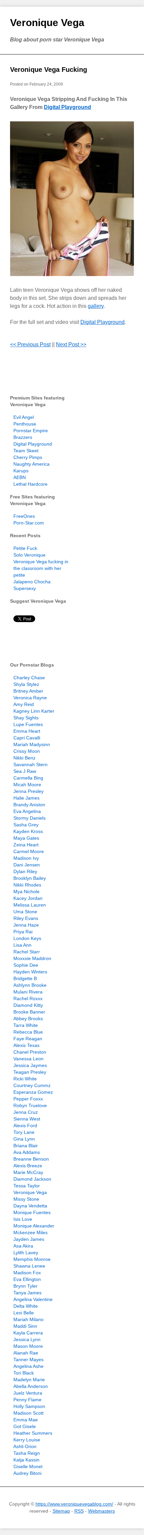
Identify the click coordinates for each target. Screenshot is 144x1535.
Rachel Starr (26, 951)
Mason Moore (28, 1346)
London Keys (27, 938)
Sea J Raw (24, 771)
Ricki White (25, 1078)
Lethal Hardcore (30, 484)
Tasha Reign (26, 1453)
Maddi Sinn (25, 1326)
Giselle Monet (28, 1466)
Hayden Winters (30, 971)
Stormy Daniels (29, 818)
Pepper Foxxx (28, 1098)
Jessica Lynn (27, 1339)
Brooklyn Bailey (29, 878)
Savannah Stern (30, 764)
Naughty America (31, 464)
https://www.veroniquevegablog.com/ (74, 1504)
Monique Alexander (33, 1225)
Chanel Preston (29, 1052)
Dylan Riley (25, 871)
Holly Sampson (29, 1406)
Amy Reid (23, 704)
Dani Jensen (26, 864)
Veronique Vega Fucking (48, 69)
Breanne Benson (31, 1159)
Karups (20, 470)
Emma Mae (25, 1419)
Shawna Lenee (29, 1266)
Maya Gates (26, 838)
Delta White (25, 1306)
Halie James (26, 798)
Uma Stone (25, 911)
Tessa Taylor (26, 1185)
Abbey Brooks (28, 1018)
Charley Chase (29, 677)
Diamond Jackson (32, 1179)
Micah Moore (27, 784)
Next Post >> (71, 344)
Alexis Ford (25, 1125)
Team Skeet (26, 450)
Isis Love (22, 1219)
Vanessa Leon (28, 1058)
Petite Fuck (25, 548)
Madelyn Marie (29, 1379)
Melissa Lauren (29, 905)
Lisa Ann (22, 945)
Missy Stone (26, 1199)
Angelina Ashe (28, 1366)
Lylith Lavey (25, 1252)
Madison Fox (27, 1272)
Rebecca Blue (28, 1032)
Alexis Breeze (27, 1165)
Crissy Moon (26, 751)
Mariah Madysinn (31, 744)
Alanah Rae (25, 1352)
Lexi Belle (23, 1312)
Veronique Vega (47, 22)
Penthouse (24, 424)
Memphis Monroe (32, 1259)
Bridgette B (25, 978)
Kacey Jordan (28, 898)
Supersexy (24, 588)
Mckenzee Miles (30, 1232)
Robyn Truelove (30, 1105)
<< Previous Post (30, 344)
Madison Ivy (26, 858)
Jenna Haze (26, 925)
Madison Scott (28, 1413)
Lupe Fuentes (28, 724)
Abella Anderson (30, 1386)
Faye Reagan (27, 1038)
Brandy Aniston (29, 804)
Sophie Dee (25, 965)
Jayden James (28, 1239)
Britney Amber (28, 691)
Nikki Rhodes (27, 885)
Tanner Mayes (28, 1359)
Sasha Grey (26, 824)
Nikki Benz (24, 757)
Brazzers (22, 437)
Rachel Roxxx (28, 998)
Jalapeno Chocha (32, 581)
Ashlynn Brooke (30, 985)
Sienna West (26, 1118)
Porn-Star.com (28, 522)
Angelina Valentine (33, 1299)
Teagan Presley (29, 1072)
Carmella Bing (28, 778)
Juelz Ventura (27, 1393)
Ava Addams (26, 1152)
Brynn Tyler (25, 1286)
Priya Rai (22, 931)
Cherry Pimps (27, 457)
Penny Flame (27, 1399)
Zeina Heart (26, 844)
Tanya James (27, 1292)
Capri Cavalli (26, 737)
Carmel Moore (28, 851)
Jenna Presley (28, 791)
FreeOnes (24, 516)
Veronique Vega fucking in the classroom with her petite (40, 568)
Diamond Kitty (28, 1005)
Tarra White (25, 1025)
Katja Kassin (26, 1459)
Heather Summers (32, 1433)
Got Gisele (24, 1426)
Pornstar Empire (30, 430)
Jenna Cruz (25, 1112)
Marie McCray (28, 1172)
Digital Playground (67, 107)
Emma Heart (26, 731)
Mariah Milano (28, 1319)
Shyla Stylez (26, 684)
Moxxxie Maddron (32, 958)
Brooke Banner (29, 1012)
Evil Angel (23, 417)
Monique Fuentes (32, 1212)
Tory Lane (23, 1132)
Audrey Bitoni (27, 1473)
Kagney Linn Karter (33, 711)
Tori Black (23, 1373)
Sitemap (61, 1511)
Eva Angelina (27, 811)
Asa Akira (23, 1246)
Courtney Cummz (32, 1085)
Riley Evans (25, 918)
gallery (95, 306)
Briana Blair (25, 1145)
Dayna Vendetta (30, 1205)
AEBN (19, 477)
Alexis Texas (26, 1045)
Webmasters (101, 1511)
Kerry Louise (26, 1439)
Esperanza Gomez (33, 1092)
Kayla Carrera (28, 1332)
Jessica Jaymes (30, 1065)
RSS (79, 1511)
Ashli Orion (25, 1446)
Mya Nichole (26, 891)
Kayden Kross (28, 831)
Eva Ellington (27, 1279)
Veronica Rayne (30, 697)
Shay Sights (26, 717)
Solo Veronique (29, 555)
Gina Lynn (24, 1139)
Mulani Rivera (28, 991)
